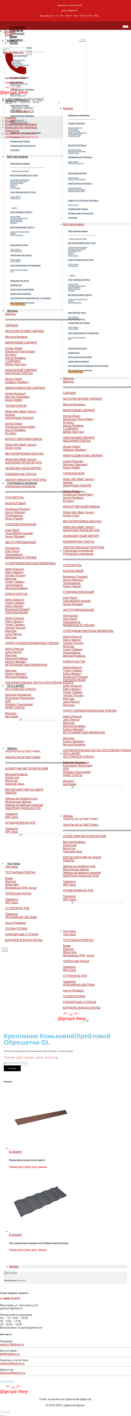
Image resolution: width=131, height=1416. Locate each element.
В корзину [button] (15, 1151)
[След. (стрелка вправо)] (4, 1415)
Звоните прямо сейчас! (15, 78)
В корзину (12, 1068)
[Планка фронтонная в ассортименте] (41, 1148)
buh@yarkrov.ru (10, 1353)
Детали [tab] (13, 1266)
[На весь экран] (4, 1412)
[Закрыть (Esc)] (9, 1412)
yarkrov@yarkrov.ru (12, 1363)
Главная (10, 117)
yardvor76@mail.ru (12, 1344)
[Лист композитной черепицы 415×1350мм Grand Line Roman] (41, 1231)
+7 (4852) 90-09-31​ (22, 111)
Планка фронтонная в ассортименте (27, 1160)
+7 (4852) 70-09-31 (14, 82)
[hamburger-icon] (125, 26)
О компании (18, 27)
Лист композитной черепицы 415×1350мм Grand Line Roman (38, 1243)
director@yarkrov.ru (12, 1372)
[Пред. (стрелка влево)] (1, 1415)
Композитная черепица (21, 124)
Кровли (12, 40)
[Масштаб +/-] (1, 1412)
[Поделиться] (6, 1412)
